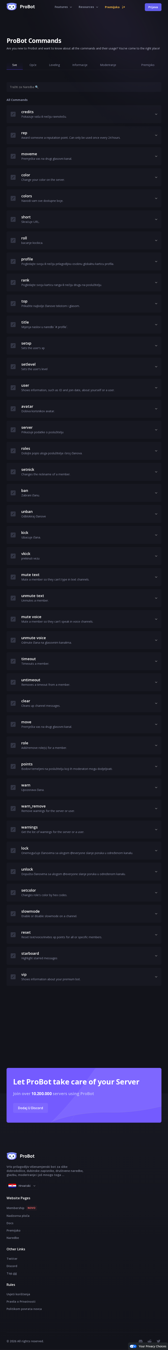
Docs (10, 1223)
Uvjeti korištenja (18, 1294)
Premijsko (13, 1230)
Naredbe (13, 1238)
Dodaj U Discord (30, 1108)
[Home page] (21, 7)
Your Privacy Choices (152, 1346)
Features (61, 7)
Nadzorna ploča (18, 1216)
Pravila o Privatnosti (21, 1301)
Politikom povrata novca (24, 1309)
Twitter (12, 1259)
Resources (86, 7)
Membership (21, 1208)
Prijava (153, 7)
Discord (12, 1266)
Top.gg (12, 1273)
